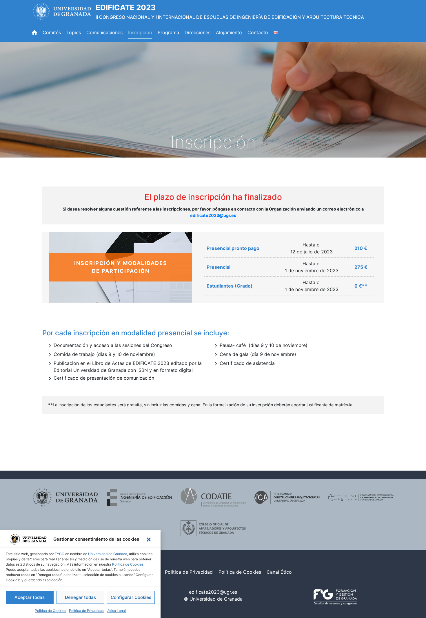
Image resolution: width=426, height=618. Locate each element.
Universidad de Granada (107, 554)
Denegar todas (80, 597)
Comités (52, 32)
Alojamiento (229, 32)
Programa (168, 32)
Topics (73, 32)
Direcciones (197, 32)
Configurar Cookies (131, 597)
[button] (149, 539)
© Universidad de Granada (213, 599)
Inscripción (140, 32)
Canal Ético (279, 572)
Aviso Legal (116, 610)
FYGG (59, 554)
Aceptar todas (29, 597)
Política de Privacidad (86, 610)
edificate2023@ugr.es (213, 215)
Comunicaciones (104, 32)
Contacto (257, 32)
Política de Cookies (127, 564)
